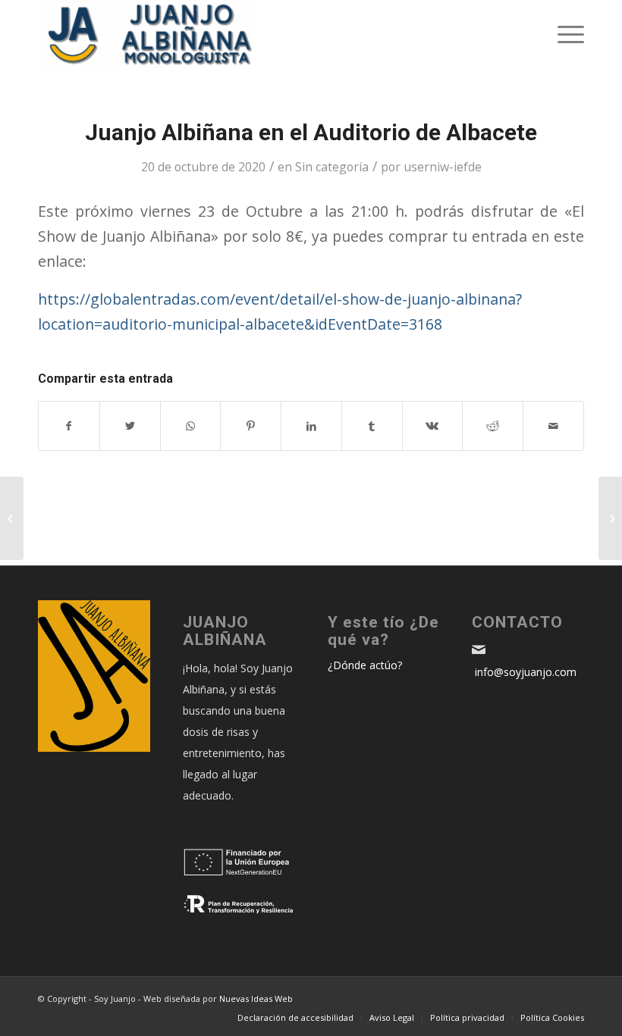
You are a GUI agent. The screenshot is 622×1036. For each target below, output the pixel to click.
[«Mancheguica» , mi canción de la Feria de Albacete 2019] (12, 518)
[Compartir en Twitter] (130, 426)
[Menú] (563, 34)
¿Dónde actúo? (365, 665)
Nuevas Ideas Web (256, 998)
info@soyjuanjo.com (524, 672)
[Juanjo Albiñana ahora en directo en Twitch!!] (610, 518)
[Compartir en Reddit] (493, 426)
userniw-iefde (443, 166)
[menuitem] (295, 1018)
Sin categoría (332, 166)
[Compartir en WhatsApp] (191, 426)
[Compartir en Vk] (433, 426)
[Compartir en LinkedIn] (311, 426)
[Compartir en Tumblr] (372, 426)
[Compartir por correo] (553, 426)
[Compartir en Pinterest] (251, 426)
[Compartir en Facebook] (69, 426)
